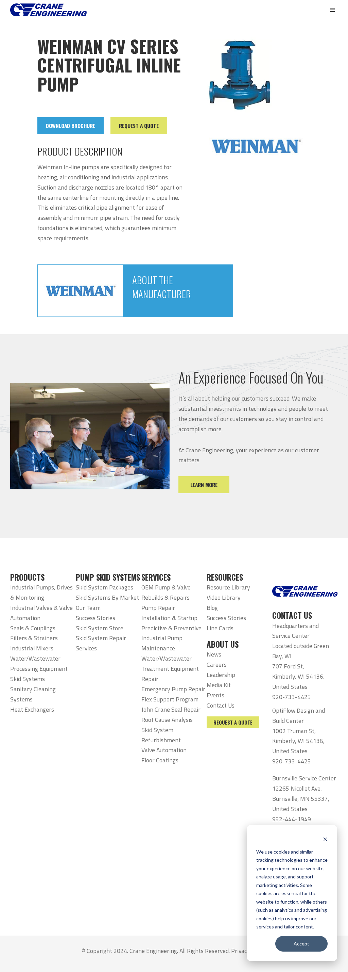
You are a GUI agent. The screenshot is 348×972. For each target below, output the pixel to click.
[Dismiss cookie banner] (325, 839)
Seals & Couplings (32, 628)
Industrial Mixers (31, 648)
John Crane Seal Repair (171, 709)
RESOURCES (225, 577)
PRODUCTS (27, 577)
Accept (301, 943)
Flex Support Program (169, 699)
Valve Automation (164, 750)
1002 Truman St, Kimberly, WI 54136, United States (298, 741)
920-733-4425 (291, 696)
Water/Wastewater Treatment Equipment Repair (170, 668)
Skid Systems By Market (107, 597)
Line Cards (220, 628)
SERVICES (156, 577)
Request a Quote (233, 722)
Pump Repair (158, 607)
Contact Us (220, 705)
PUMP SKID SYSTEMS (108, 577)
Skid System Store (99, 628)
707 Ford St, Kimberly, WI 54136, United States (298, 676)
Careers (217, 664)
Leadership (221, 674)
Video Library (224, 597)
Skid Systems (27, 678)
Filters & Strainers (34, 638)
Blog (212, 607)
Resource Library (228, 587)
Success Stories (95, 617)
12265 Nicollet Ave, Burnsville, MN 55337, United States (300, 798)
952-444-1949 (291, 819)
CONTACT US (292, 615)
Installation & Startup (169, 617)
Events (215, 695)
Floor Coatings (159, 760)
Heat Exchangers (32, 709)
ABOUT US (223, 644)
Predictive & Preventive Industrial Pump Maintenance (171, 638)
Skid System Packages (104, 587)
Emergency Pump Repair (173, 689)
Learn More (204, 484)
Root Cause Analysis (167, 719)
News (214, 654)
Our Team (88, 607)
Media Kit (219, 685)
